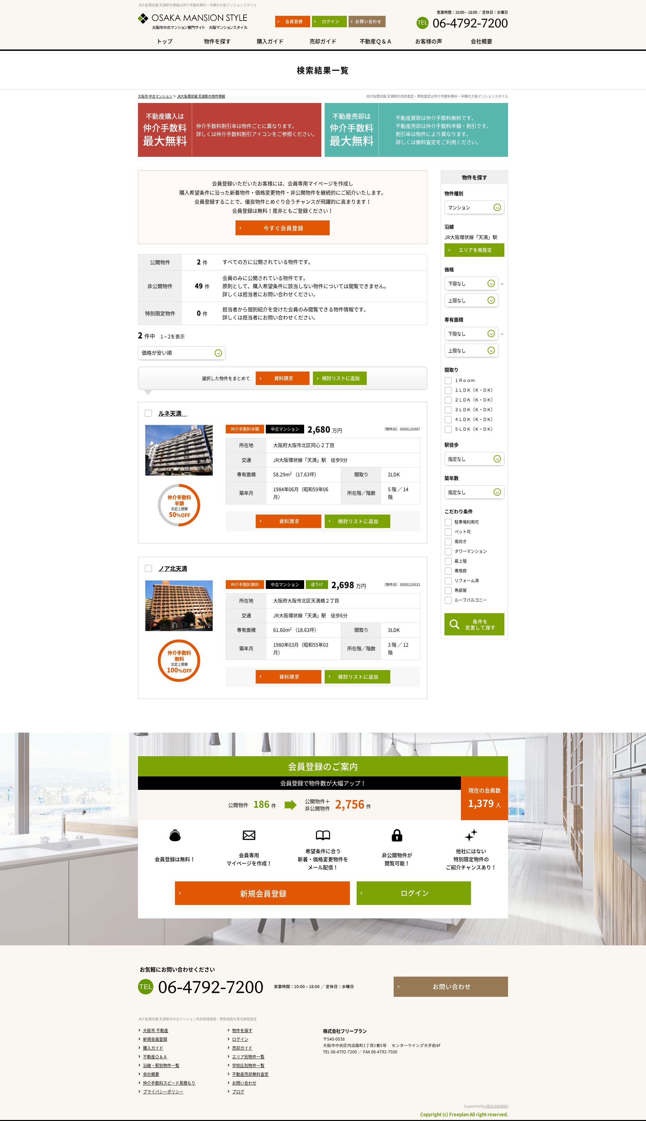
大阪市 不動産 (155, 1030)
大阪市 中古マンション (155, 96)
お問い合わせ (244, 1083)
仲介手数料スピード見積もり (169, 1083)
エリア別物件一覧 (248, 1057)
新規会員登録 (155, 1039)
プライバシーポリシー (163, 1092)
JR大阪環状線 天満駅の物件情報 (201, 96)
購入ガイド (153, 1048)
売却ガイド (242, 1048)
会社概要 (151, 1074)
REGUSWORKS (497, 1106)
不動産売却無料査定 (250, 1074)
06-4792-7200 (470, 22)
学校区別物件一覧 (248, 1065)
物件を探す (242, 1030)
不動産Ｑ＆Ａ (155, 1057)
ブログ (238, 1092)
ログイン (240, 1039)
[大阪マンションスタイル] (193, 29)
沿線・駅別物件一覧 (161, 1065)
